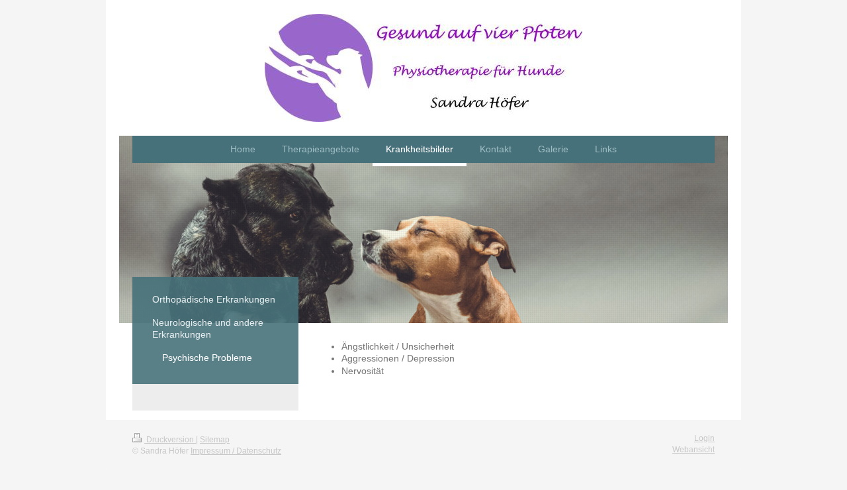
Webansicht (693, 449)
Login (704, 438)
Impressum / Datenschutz (236, 451)
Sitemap (215, 439)
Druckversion (170, 439)
